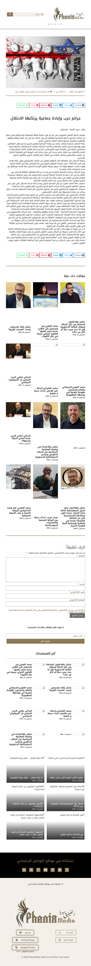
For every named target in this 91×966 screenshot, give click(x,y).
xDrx (18, 951)
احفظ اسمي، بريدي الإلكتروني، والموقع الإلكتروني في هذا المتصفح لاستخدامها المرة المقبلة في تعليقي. (47, 611)
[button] (79, 105)
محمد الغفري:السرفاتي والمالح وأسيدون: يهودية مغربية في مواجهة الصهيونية (73, 391)
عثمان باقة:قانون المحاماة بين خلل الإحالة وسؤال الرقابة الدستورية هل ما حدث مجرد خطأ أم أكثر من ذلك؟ (72, 327)
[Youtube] (45, 870)
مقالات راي (20, 92)
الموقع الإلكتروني (77, 600)
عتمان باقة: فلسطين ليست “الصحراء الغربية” (19, 328)
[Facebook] (61, 24)
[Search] (10, 14)
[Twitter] (60, 870)
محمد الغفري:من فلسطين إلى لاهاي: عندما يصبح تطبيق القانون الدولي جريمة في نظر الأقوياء (47, 331)
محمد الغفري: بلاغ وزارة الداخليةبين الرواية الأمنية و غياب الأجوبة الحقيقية (19, 512)
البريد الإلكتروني (77, 592)
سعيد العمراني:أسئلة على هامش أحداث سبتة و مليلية (46, 390)
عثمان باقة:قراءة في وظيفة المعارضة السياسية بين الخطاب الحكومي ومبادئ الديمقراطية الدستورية (46, 452)
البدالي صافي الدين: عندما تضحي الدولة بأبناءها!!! (20, 438)
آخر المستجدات (43, 92)
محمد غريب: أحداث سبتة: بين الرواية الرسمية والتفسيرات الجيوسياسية (46, 521)
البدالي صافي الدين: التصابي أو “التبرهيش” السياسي (19, 379)
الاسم (81, 584)
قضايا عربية (31, 92)
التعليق (81, 556)
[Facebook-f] (67, 870)
